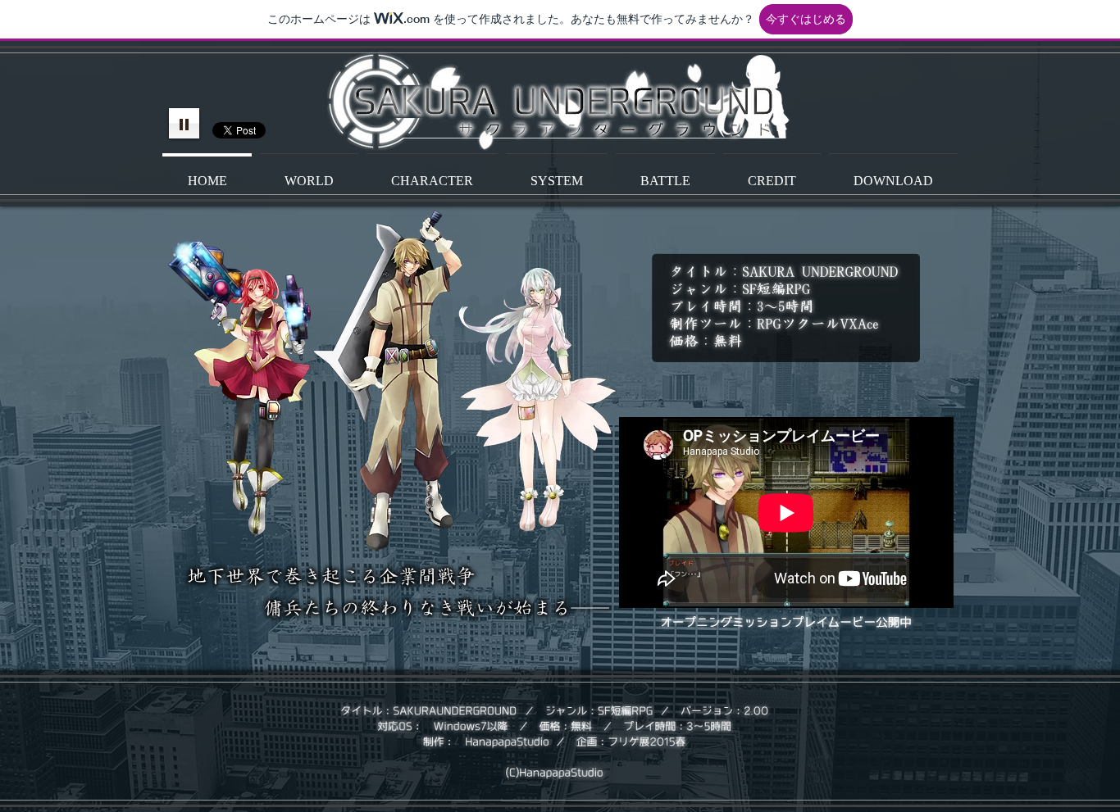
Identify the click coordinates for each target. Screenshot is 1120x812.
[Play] (184, 123)
